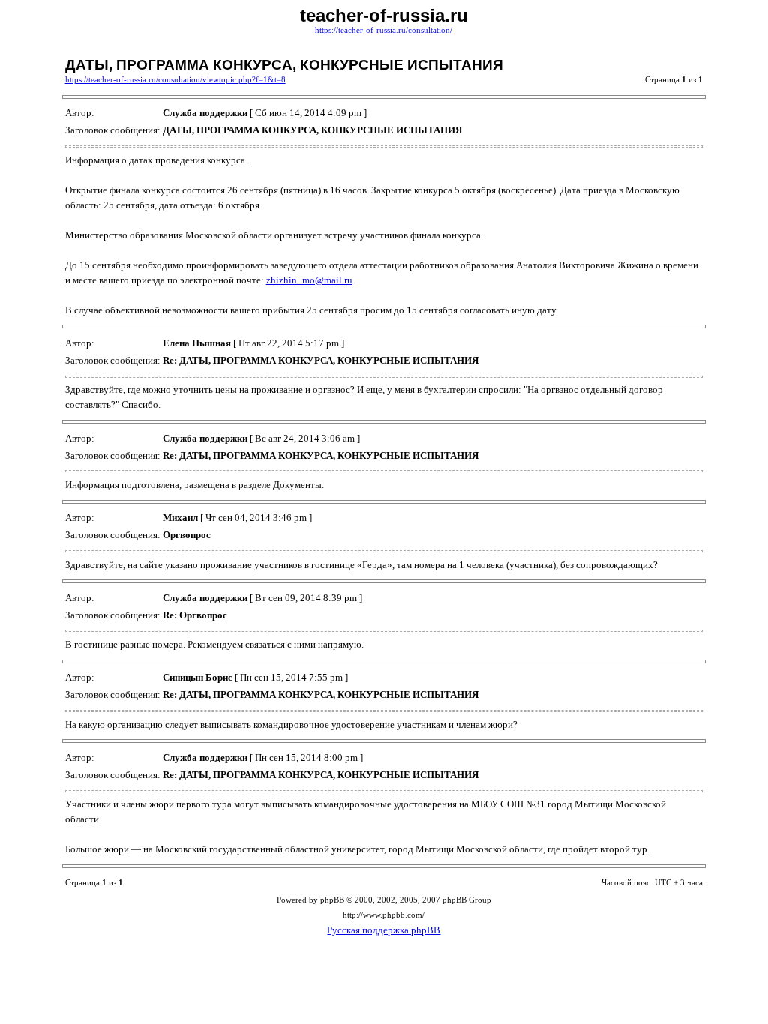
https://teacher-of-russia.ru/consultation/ (383, 30)
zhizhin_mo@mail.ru (309, 280)
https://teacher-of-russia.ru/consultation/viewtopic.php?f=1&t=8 (175, 80)
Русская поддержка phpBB (383, 930)
